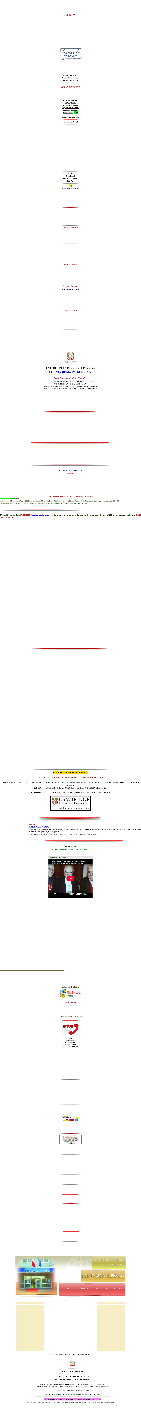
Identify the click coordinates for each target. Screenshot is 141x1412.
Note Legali (70, 176)
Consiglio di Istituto (70, 105)
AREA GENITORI (76, 1354)
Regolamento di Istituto (70, 107)
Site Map (115, 1405)
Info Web (70, 181)
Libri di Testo (68, 112)
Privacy (70, 173)
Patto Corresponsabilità (70, 110)
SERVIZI (58, 1354)
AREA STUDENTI (86, 1354)
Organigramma (70, 102)
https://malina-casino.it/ (60, 1402)
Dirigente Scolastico (70, 100)
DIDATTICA (52, 1354)
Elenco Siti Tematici (70, 178)
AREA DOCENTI (66, 1354)
